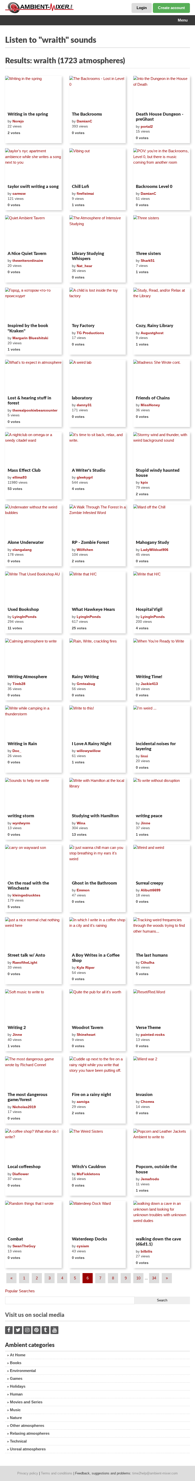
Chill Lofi (80, 186)
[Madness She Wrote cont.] (161, 377)
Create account (171, 8)
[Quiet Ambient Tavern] (33, 232)
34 (154, 1278)
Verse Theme (148, 1027)
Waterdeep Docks (89, 1239)
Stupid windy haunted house (158, 473)
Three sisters (148, 253)
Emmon (83, 890)
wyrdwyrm (21, 823)
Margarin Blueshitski (30, 338)
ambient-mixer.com (43, 7)
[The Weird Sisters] (97, 1146)
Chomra (147, 1102)
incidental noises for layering (156, 746)
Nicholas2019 (24, 1107)
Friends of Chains (153, 398)
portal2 (147, 126)
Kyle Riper (85, 967)
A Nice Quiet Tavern (27, 253)
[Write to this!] (97, 722)
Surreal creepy (149, 883)
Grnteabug (86, 684)
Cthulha (147, 962)
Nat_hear (84, 266)
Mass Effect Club (24, 470)
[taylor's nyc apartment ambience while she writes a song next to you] (33, 165)
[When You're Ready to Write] (161, 655)
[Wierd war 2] (161, 1073)
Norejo (18, 121)
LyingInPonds (24, 617)
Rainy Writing (85, 677)
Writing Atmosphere (27, 677)
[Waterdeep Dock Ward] (97, 1218)
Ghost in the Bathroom (94, 883)
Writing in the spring (28, 114)
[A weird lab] (97, 377)
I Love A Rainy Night (91, 744)
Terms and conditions (56, 1473)
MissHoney (150, 405)
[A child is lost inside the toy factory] (97, 304)
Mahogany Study (152, 542)
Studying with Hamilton (95, 816)
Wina (81, 823)
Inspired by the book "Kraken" (28, 328)
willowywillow (89, 751)
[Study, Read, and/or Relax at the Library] (161, 304)
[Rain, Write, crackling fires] (97, 655)
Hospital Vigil (149, 609)
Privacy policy (27, 1473)
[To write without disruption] (161, 795)
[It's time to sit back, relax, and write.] (97, 449)
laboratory (82, 398)
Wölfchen (85, 550)
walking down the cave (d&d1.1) (158, 1241)
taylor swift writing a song (33, 186)
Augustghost (152, 333)
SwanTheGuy (24, 1246)
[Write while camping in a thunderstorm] (33, 722)
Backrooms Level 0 (154, 186)
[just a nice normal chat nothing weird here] (33, 934)
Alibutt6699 (150, 890)
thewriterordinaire (27, 261)
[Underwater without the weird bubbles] (33, 521)
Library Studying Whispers (88, 256)
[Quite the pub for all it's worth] (97, 1006)
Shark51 (148, 261)
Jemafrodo (150, 1179)
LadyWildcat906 (154, 550)
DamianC (84, 121)
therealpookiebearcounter (34, 410)
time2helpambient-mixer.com (155, 1473)
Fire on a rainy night (91, 1094)
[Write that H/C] (97, 588)
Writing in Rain (22, 744)
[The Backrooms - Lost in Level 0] (97, 93)
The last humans (152, 955)
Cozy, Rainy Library (154, 326)
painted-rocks (153, 1035)
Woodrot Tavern (87, 1027)
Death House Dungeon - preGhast (159, 116)
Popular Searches (20, 1291)
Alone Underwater (26, 542)
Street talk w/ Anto (26, 955)
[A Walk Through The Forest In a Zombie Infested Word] (97, 521)
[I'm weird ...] (161, 722)
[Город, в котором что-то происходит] (33, 304)
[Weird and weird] (161, 862)
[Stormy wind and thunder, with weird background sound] (161, 449)
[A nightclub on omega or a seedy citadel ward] (33, 449)
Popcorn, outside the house (156, 1169)
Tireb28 (18, 684)
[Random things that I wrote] (33, 1218)
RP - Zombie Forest (90, 542)
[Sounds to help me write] (33, 795)
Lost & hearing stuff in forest (29, 400)
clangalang (22, 550)
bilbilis (146, 1251)
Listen (17, 103)
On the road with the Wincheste (28, 885)
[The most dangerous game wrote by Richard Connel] (33, 1073)
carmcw (19, 193)
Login (142, 8)
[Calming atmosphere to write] (33, 655)
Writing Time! (149, 677)
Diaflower (20, 1174)
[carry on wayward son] (33, 862)
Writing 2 (17, 1027)
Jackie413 (149, 684)
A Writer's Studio (88, 470)
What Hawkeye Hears (93, 609)
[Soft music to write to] (33, 1006)
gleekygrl (85, 477)
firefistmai (85, 193)
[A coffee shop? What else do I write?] (33, 1146)
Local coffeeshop (24, 1167)
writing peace (149, 816)
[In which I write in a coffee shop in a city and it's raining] (97, 934)
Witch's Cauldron (89, 1167)
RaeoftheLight (24, 962)
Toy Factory (83, 326)
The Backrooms (87, 114)
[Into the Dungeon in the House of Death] (161, 93)
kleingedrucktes (26, 895)
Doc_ (16, 751)
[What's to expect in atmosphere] (33, 377)
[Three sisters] (161, 232)
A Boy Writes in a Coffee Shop (96, 957)
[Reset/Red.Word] (161, 1006)
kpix (144, 482)
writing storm (21, 816)
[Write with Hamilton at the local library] (97, 795)
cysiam (83, 1246)
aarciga (83, 1102)
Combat (15, 1239)
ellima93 (19, 477)
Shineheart (86, 1035)
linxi (144, 756)
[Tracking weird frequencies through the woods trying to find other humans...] (161, 934)
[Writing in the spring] (33, 93)
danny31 (84, 405)
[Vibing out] (97, 165)
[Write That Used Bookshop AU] (33, 588)
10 (138, 1278)
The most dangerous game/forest (27, 1097)
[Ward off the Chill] (161, 521)
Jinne (145, 823)
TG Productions (90, 333)
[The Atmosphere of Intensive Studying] (97, 232)
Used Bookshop (23, 609)
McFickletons (88, 1174)
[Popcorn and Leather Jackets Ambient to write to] (161, 1146)
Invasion (144, 1094)
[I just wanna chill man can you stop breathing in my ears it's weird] (97, 862)
